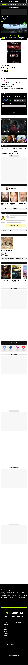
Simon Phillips (4, 203)
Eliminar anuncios (14, 7)
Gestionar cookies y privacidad (14, 646)
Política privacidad (12, 643)
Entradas (6, 639)
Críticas (6, 637)
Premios (6, 633)
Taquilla (6, 635)
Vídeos (6, 631)
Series (5, 629)
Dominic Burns (13, 188)
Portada (2, 16)
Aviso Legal (9, 641)
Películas (8, 16)
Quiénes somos (20, 622)
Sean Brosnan (22, 203)
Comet (25, 280)
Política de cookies (11, 644)
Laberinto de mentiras (15, 281)
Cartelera (6, 626)
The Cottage (4, 280)
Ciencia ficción (10, 86)
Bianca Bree (13, 203)
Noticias (6, 624)
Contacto (18, 624)
